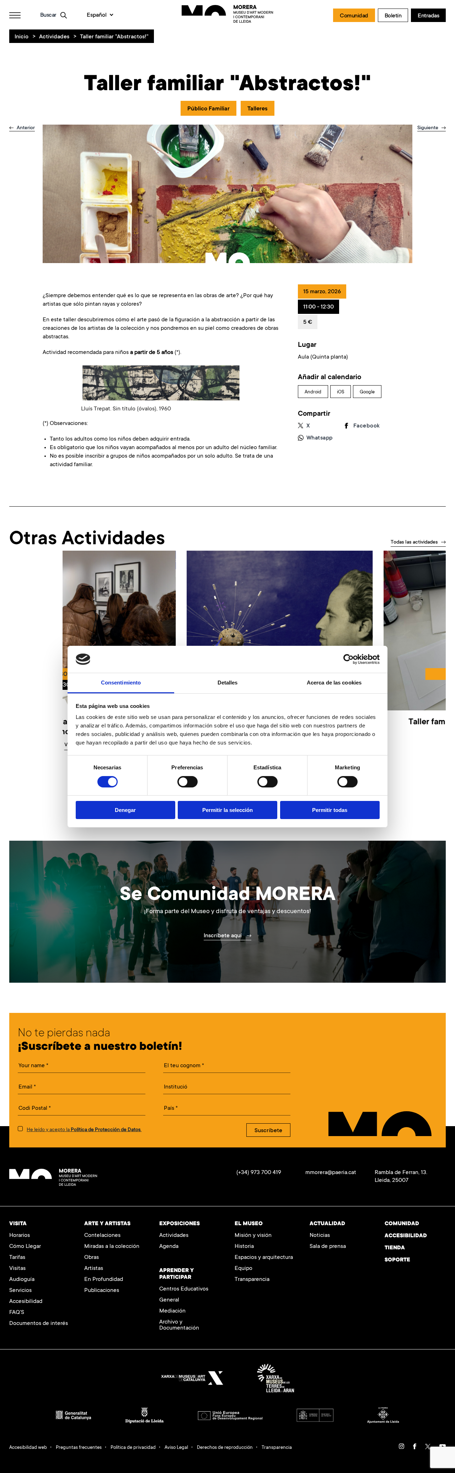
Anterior (25, 128)
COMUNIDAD (402, 1224)
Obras (91, 1258)
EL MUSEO (249, 1224)
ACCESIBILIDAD (406, 1236)
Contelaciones (102, 1236)
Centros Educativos (183, 1289)
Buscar (48, 15)
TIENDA (395, 1248)
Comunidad (354, 16)
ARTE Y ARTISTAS (107, 1224)
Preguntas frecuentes (79, 1447)
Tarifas (17, 1258)
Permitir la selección (227, 810)
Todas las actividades (414, 542)
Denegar (125, 810)
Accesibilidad (25, 1302)
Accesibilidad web (28, 1447)
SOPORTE (397, 1260)
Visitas (17, 1269)
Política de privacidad (133, 1447)
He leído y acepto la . (84, 1130)
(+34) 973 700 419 (258, 1172)
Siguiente (428, 128)
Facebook (366, 426)
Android (313, 392)
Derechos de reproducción (225, 1447)
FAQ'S (16, 1313)
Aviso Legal (176, 1447)
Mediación (172, 1311)
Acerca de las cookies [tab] (334, 683)
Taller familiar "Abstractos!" (114, 37)
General (169, 1300)
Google (367, 392)
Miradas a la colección (111, 1247)
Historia (244, 1247)
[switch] (187, 781)
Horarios (19, 1236)
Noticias (320, 1236)
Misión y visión (253, 1236)
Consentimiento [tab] (121, 683)
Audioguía (21, 1280)
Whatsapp (319, 438)
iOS (340, 392)
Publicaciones (101, 1291)
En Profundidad (103, 1280)
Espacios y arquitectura (264, 1258)
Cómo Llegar (25, 1247)
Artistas (93, 1269)
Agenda (168, 1247)
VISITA (18, 1224)
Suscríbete (268, 1131)
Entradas (428, 16)
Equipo (243, 1269)
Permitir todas (329, 810)
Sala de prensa (328, 1247)
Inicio (21, 37)
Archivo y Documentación (179, 1325)
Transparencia (252, 1280)
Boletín (393, 16)
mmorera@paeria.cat (330, 1172)
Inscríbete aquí (223, 936)
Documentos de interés (38, 1324)
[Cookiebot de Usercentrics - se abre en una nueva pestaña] (348, 659)
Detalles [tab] (228, 683)
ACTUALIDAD (327, 1224)
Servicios (20, 1291)
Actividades (54, 37)
